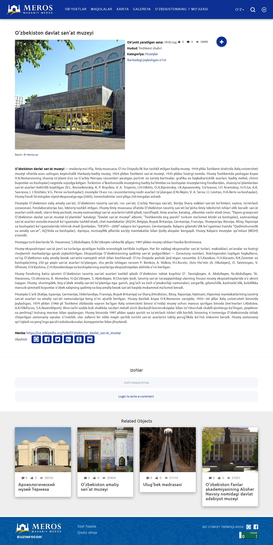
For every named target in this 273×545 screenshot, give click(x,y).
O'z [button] (238, 9)
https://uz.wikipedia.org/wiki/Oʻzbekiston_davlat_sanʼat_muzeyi (73, 333)
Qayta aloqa (87, 532)
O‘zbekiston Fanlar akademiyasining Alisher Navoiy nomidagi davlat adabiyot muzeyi (230, 491)
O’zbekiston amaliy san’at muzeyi (100, 487)
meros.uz (32, 154)
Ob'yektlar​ (76, 9)
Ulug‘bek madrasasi (162, 484)
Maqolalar (101, 9)
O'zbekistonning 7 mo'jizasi (181, 9)
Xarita (122, 9)
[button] (264, 9)
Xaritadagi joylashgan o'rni (146, 60)
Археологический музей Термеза (36, 487)
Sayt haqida (86, 526)
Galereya (142, 9)
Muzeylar (151, 54)
